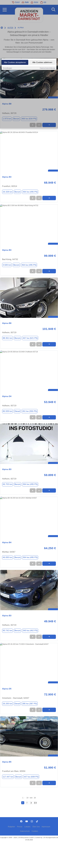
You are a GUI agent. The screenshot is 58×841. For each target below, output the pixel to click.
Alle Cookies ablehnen (42, 62)
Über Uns (36, 827)
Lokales (27, 827)
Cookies (35, 831)
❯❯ (35, 803)
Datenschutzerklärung (47, 68)
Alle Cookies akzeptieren (15, 62)
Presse (19, 827)
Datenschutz (25, 831)
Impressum (46, 827)
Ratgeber (11, 827)
